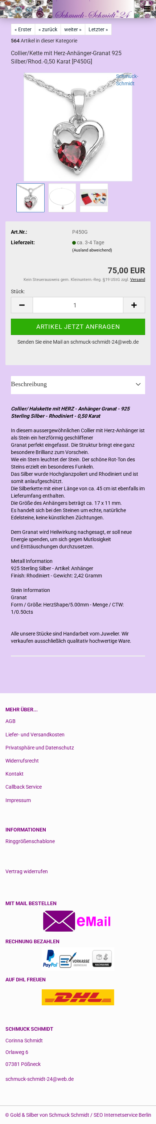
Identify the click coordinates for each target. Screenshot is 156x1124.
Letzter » (98, 29)
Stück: (18, 291)
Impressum (18, 800)
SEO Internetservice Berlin (122, 1115)
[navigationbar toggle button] (147, 9)
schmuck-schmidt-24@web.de (39, 1079)
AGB (10, 721)
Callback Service (23, 787)
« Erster (23, 29)
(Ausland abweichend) (92, 250)
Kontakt (14, 774)
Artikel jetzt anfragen (78, 326)
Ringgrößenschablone (30, 841)
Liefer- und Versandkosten (35, 734)
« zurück (47, 29)
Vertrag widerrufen (26, 871)
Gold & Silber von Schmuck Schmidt (49, 1115)
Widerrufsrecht (22, 761)
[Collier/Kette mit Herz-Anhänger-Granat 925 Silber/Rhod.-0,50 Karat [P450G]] (78, 126)
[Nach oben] (136, 1113)
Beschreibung (29, 384)
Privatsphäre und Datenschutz (39, 748)
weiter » (73, 29)
